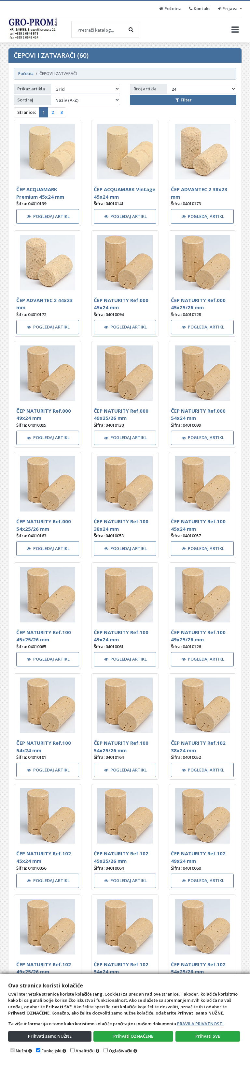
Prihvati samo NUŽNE (50, 1036)
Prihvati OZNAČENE (133, 1036)
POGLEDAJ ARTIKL (51, 216)
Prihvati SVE (207, 1036)
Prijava (230, 8)
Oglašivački (120, 1051)
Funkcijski (51, 1051)
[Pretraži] (131, 29)
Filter (186, 100)
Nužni (21, 1051)
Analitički (85, 1051)
